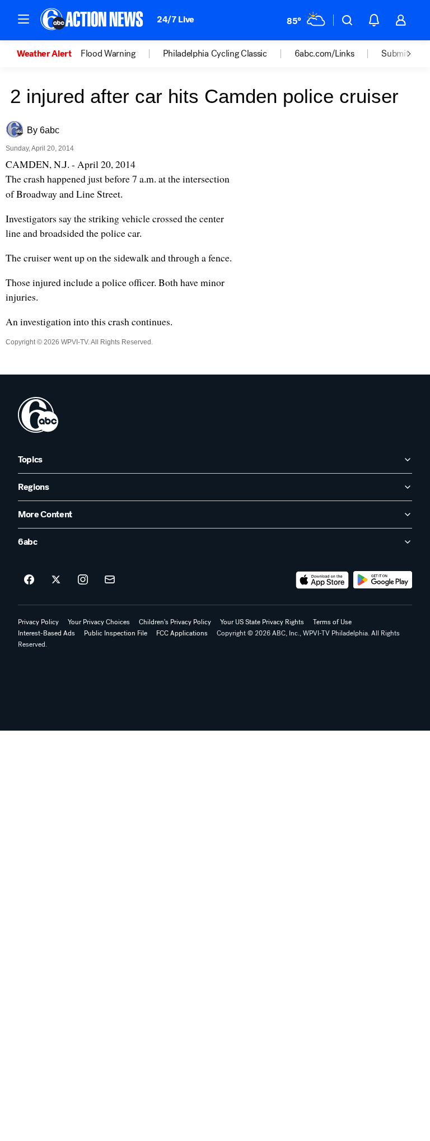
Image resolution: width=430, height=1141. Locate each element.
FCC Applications (182, 633)
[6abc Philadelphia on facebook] (29, 580)
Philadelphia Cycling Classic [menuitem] (215, 54)
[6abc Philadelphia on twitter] (56, 580)
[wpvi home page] (38, 415)
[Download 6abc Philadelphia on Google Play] (382, 580)
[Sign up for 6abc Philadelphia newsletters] (110, 580)
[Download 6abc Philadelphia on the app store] (322, 580)
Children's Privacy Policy (175, 622)
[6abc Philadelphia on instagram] (83, 580)
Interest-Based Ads (46, 633)
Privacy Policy (38, 622)
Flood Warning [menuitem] (108, 54)
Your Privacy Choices (99, 622)
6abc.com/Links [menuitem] (324, 54)
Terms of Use (332, 622)
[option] (49, 53)
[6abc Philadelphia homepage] (93, 20)
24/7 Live (175, 19)
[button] (23, 19)
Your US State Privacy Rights (262, 622)
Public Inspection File (115, 633)
